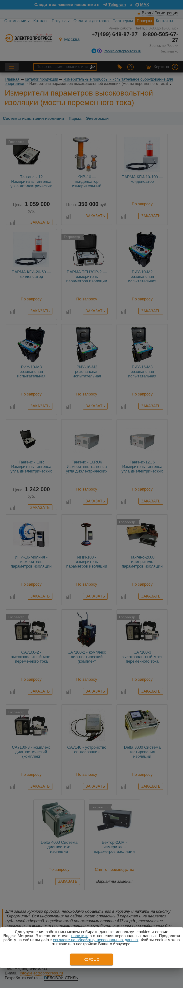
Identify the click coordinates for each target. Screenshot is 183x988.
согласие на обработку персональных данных (95, 940)
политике (79, 936)
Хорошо (91, 959)
